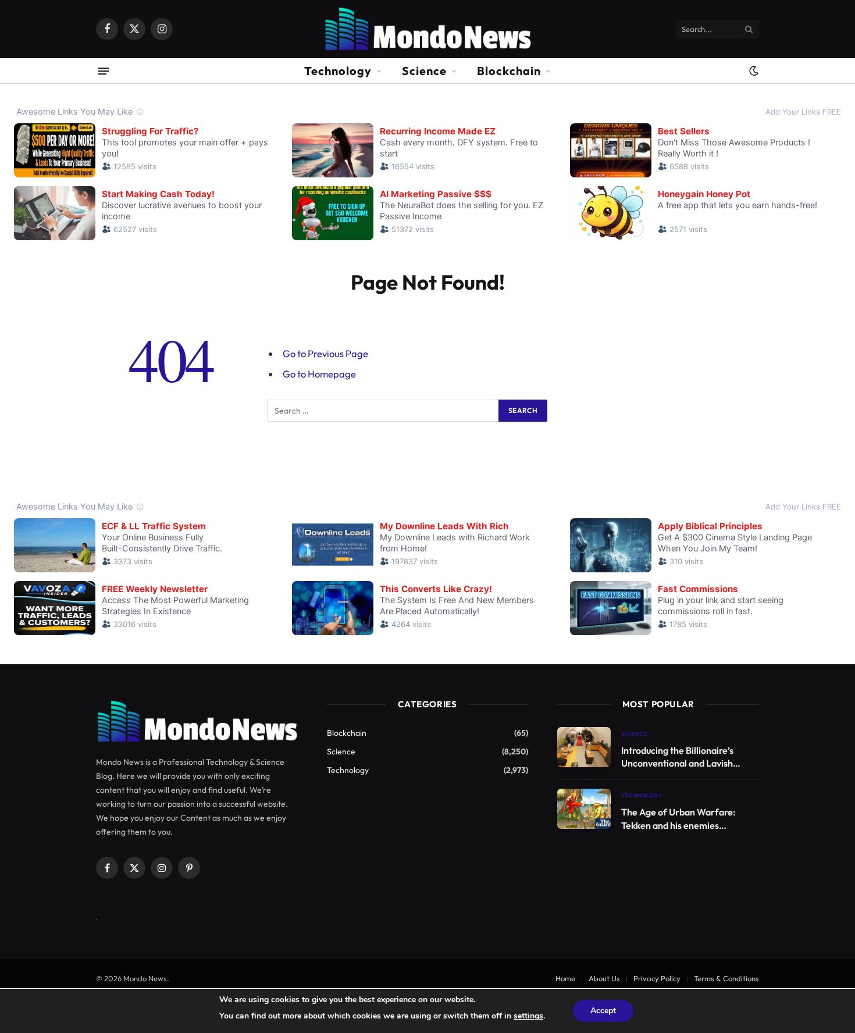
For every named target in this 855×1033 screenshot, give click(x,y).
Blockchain (509, 70)
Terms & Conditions (726, 978)
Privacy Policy (657, 978)
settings (528, 1015)
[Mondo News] (427, 29)
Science (424, 70)
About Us (604, 978)
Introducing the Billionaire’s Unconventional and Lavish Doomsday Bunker (677, 758)
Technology (338, 70)
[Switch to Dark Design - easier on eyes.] (752, 71)
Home (565, 978)
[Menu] (103, 70)
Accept (603, 1010)
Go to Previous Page (325, 353)
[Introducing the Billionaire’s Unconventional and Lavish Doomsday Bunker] (584, 747)
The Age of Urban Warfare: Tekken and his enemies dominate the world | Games (680, 819)
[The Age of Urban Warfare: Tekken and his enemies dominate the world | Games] (584, 809)
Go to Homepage (319, 374)
